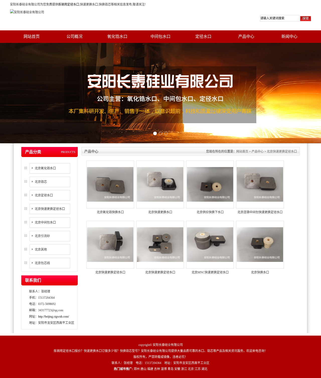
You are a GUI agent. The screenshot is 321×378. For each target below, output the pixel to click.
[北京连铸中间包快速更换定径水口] (260, 184)
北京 (191, 369)
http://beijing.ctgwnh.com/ (53, 316)
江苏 (198, 369)
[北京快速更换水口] (160, 184)
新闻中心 (289, 36)
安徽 (177, 369)
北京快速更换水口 (160, 212)
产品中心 (246, 36)
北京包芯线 (42, 263)
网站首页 (32, 36)
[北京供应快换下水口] (210, 184)
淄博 (164, 369)
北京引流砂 (42, 236)
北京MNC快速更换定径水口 (210, 272)
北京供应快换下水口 (210, 212)
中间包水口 (160, 36)
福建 (150, 369)
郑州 (137, 369)
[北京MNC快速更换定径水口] (210, 244)
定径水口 (203, 36)
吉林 (157, 369)
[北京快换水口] (260, 244)
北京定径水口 (44, 195)
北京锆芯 (41, 182)
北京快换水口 (260, 272)
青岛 (171, 369)
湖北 (204, 369)
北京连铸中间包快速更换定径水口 (260, 212)
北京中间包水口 (45, 222)
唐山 (143, 369)
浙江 (184, 369)
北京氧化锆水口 (45, 168)
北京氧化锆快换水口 (110, 212)
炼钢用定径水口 (68, 4)
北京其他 (41, 249)
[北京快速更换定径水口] (110, 244)
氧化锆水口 (117, 36)
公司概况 (74, 36)
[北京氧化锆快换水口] (110, 184)
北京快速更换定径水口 (50, 209)
